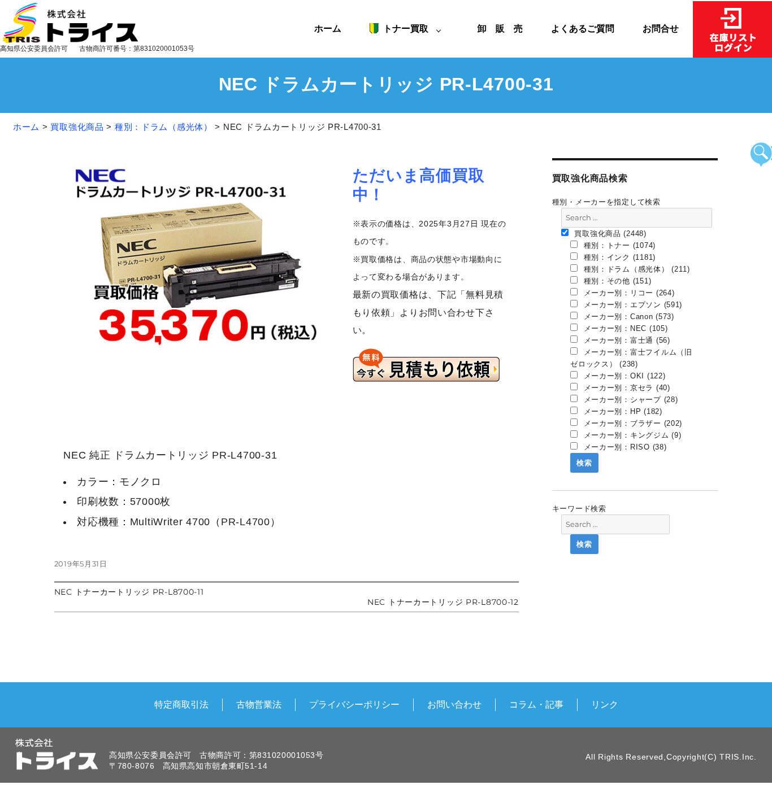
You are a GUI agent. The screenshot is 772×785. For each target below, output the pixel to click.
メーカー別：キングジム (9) (631, 435)
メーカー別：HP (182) (621, 411)
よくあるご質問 (582, 28)
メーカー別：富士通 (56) (625, 340)
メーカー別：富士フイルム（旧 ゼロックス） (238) (631, 358)
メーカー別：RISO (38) (624, 447)
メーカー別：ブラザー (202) (631, 423)
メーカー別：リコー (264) (628, 293)
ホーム (327, 28)
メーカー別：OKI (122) (623, 376)
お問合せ (661, 28)
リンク (604, 704)
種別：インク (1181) (618, 257)
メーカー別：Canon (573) (627, 316)
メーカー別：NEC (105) (624, 328)
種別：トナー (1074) (618, 245)
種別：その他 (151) (616, 281)
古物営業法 (258, 704)
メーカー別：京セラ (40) (625, 387)
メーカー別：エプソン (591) (631, 304)
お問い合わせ (454, 704)
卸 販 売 (505, 28)
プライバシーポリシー (354, 704)
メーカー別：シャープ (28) (629, 399)
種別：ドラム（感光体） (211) (635, 269)
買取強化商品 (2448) (609, 233)
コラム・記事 (536, 704)
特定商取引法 (181, 704)
